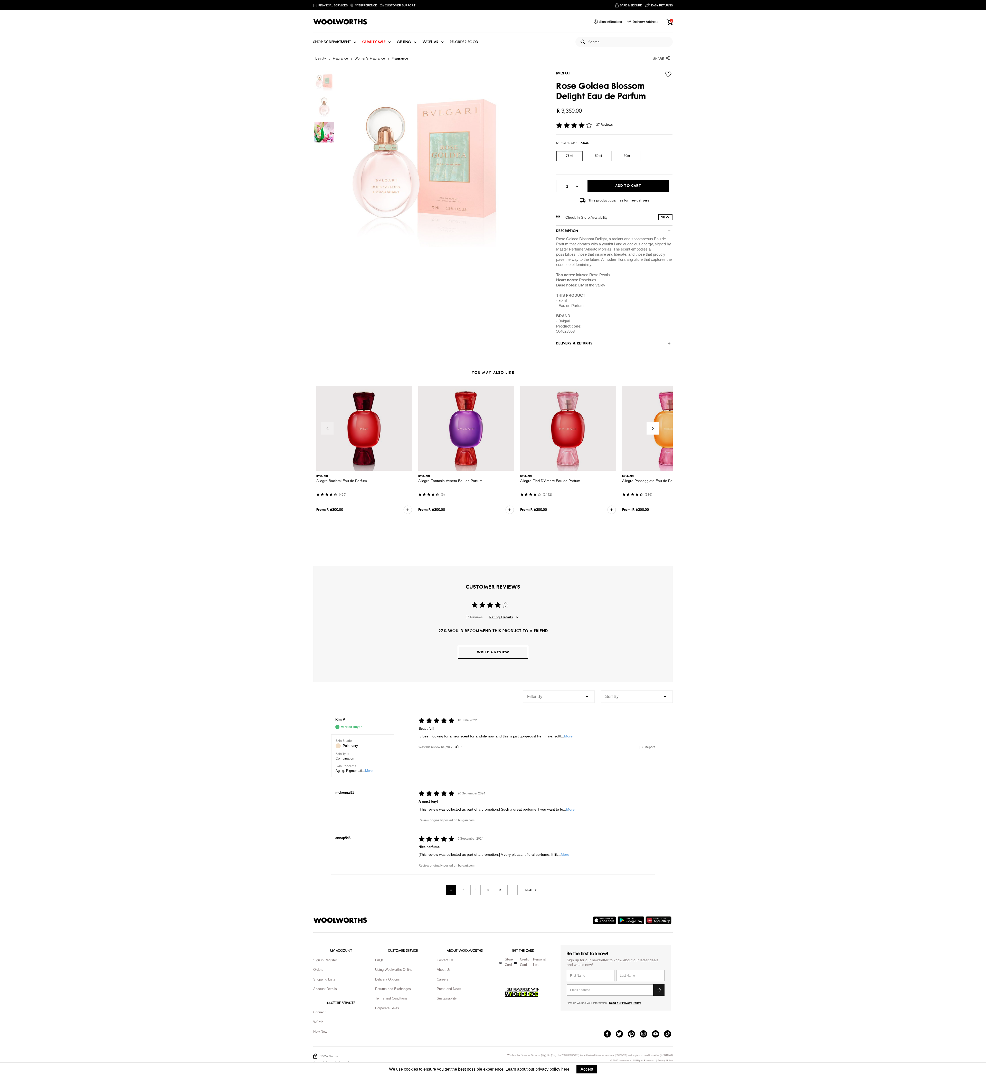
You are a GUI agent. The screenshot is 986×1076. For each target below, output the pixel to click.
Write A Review (493, 652)
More (369, 771)
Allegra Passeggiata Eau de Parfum (651, 481)
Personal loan (539, 962)
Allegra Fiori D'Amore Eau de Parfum (550, 481)
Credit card (524, 962)
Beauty (320, 58)
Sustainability (447, 998)
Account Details (325, 989)
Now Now (320, 1031)
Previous (327, 428)
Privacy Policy (665, 1061)
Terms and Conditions (391, 998)
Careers (442, 979)
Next (653, 428)
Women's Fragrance (370, 58)
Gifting (404, 42)
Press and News (449, 989)
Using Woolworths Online (393, 970)
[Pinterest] (634, 1034)
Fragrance (340, 58)
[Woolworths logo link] (340, 22)
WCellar (431, 42)
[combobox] (628, 42)
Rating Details (501, 617)
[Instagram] (646, 1034)
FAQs (379, 960)
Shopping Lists (324, 979)
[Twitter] (622, 1034)
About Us (444, 970)
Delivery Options (387, 979)
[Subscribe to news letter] (659, 990)
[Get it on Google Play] (632, 920)
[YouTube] (658, 1034)
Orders (318, 970)
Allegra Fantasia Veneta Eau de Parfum (450, 481)
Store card (509, 962)
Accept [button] (587, 1069)
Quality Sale (373, 42)
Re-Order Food (464, 42)
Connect (319, 1012)
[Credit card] (515, 963)
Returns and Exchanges (393, 989)
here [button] (565, 1069)
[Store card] (500, 963)
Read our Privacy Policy (625, 1002)
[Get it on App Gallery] (659, 920)
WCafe (318, 1022)
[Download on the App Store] (605, 920)
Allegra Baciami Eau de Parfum (341, 481)
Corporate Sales (387, 1008)
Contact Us (445, 960)
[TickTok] (670, 1034)
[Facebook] (610, 1034)
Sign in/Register (325, 960)
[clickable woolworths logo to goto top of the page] (340, 920)
